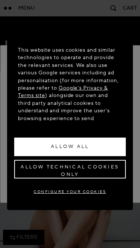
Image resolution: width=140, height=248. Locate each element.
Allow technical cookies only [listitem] (70, 170)
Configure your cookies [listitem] (70, 191)
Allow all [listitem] (70, 146)
